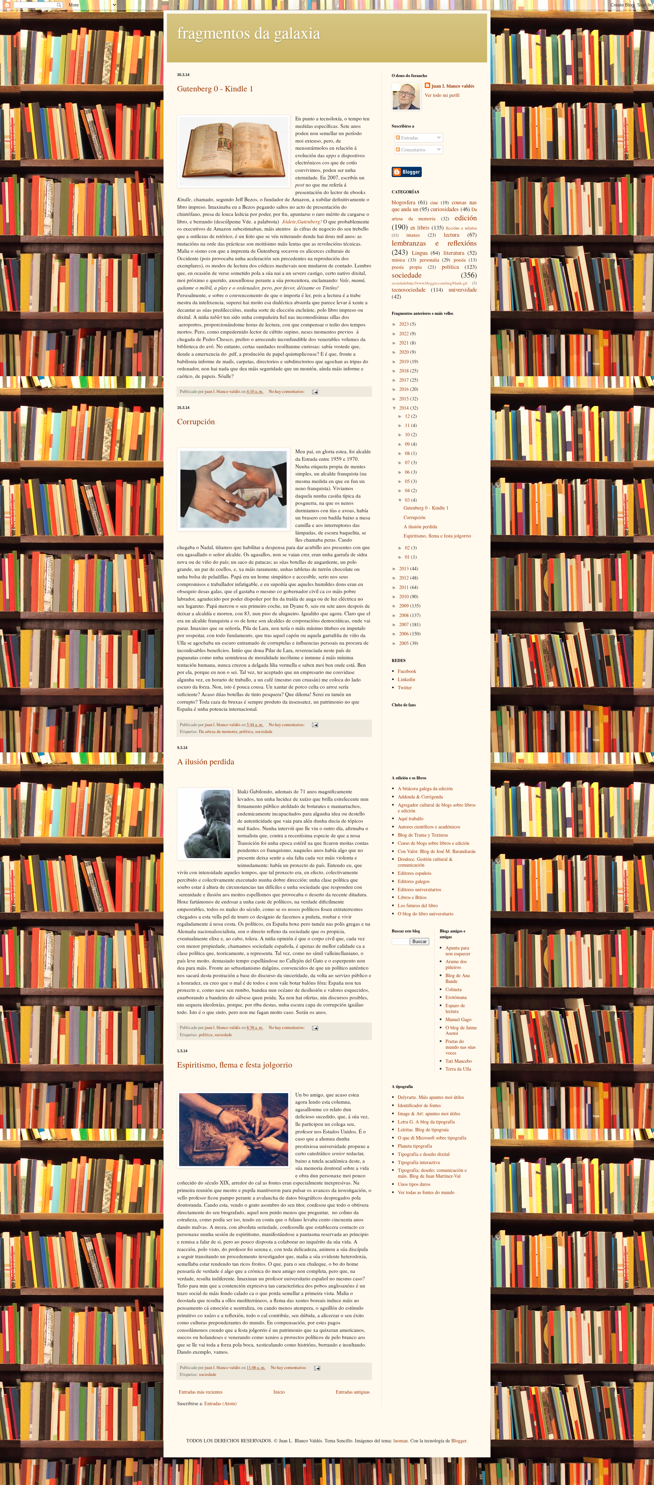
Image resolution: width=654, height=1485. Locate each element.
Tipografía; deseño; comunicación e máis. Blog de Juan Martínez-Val (432, 1173)
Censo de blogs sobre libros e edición (433, 843)
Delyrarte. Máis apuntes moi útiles (431, 1097)
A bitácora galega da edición (425, 788)
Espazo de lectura (455, 1008)
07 (408, 462)
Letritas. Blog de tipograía (423, 1129)
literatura (453, 252)
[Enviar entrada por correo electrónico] (314, 391)
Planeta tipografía (415, 1146)
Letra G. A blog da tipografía (426, 1121)
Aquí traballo (410, 818)
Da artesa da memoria (218, 731)
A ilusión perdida (205, 761)
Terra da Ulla (458, 1068)
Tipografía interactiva (419, 1162)
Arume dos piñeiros (456, 964)
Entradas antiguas (353, 1391)
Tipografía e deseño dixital (424, 1154)
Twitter (405, 687)
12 (408, 416)
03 (408, 500)
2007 (404, 624)
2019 (404, 361)
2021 (404, 342)
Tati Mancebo (459, 1061)
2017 (404, 380)
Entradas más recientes (200, 1391)
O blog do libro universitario (425, 913)
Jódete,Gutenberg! (302, 221)
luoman (400, 1440)
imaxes (413, 235)
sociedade (263, 731)
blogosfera (403, 202)
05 (408, 481)
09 (408, 444)
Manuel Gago (458, 1019)
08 (408, 453)
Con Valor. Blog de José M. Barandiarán (437, 851)
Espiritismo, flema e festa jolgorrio (234, 1064)
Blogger (458, 1440)
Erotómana (456, 997)
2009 (404, 605)
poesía (460, 259)
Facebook (407, 671)
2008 (404, 615)
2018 (404, 370)
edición (466, 217)
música (398, 259)
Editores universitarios (419, 889)
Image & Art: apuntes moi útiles (429, 1113)
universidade (463, 289)
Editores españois (414, 873)
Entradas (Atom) (220, 1403)
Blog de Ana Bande (458, 978)
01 (408, 557)
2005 (404, 643)
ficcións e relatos (461, 228)
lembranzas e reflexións (434, 242)
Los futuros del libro (418, 905)
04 (408, 490)
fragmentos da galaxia (248, 32)
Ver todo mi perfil (442, 95)
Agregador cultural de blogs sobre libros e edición (437, 808)
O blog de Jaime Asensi (461, 1030)
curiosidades (445, 209)
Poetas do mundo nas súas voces (461, 1047)
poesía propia (407, 267)
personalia (429, 259)
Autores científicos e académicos (429, 826)
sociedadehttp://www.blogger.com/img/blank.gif (429, 282)
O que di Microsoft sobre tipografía (432, 1137)
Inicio (279, 1391)
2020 (404, 352)
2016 (404, 389)
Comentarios (412, 149)
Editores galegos (414, 881)
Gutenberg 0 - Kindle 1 (215, 88)
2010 (404, 596)
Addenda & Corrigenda (420, 796)
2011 (404, 587)
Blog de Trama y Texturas (423, 835)
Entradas (409, 137)
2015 (404, 398)
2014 (404, 408)
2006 (404, 633)
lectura (451, 234)
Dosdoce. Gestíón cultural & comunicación (425, 862)
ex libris (420, 227)
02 (408, 547)
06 (408, 472)
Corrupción (196, 421)
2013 (404, 568)
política (246, 731)
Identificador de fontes (419, 1105)
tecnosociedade (408, 289)
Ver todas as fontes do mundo (426, 1192)
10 (408, 434)
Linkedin (406, 679)
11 (408, 425)
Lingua (419, 252)
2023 (404, 324)
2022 (404, 333)
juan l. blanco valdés (223, 391)
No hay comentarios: (287, 391)
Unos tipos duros (414, 1184)
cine (434, 202)
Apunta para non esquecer (458, 950)
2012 (404, 577)
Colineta (454, 989)
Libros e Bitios (412, 897)
